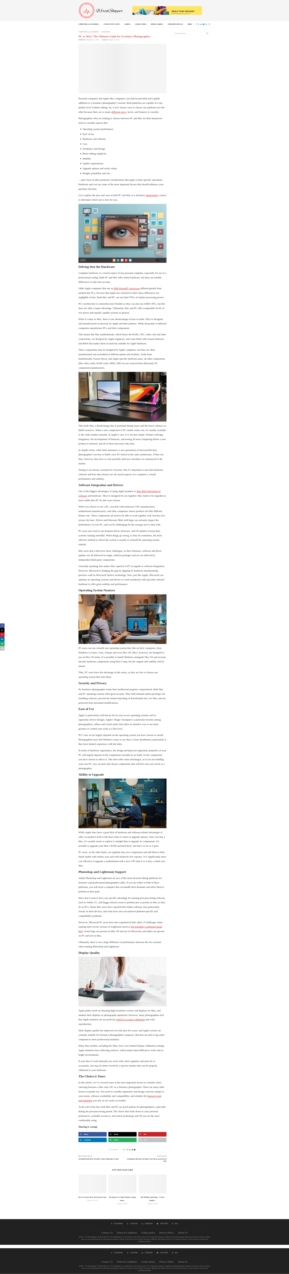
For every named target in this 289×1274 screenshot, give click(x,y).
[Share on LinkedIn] (2, 639)
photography (152, 195)
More (190, 24)
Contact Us (107, 1232)
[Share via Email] (134, 1150)
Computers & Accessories (88, 24)
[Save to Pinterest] (2, 634)
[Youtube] (203, 24)
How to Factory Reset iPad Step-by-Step (92, 1197)
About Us (183, 1232)
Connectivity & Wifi (112, 24)
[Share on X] (2, 630)
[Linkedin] (201, 24)
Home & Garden (157, 24)
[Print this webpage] (2, 648)
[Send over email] (2, 644)
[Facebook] (196, 24)
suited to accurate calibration (130, 1019)
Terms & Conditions (127, 1232)
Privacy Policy (166, 1232)
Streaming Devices (175, 24)
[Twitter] (198, 24)
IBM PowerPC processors (127, 288)
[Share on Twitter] (130, 1150)
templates (87, 1100)
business (151, 1096)
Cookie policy (148, 1232)
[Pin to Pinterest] (132, 1150)
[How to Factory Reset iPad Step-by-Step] (92, 1184)
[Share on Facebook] (127, 1150)
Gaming (127, 24)
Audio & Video (140, 24)
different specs (118, 112)
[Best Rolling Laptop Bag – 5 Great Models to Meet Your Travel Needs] (153, 1184)
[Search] (209, 24)
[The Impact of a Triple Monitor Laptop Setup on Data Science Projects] (122, 1184)
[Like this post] (125, 1150)
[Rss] (206, 24)
